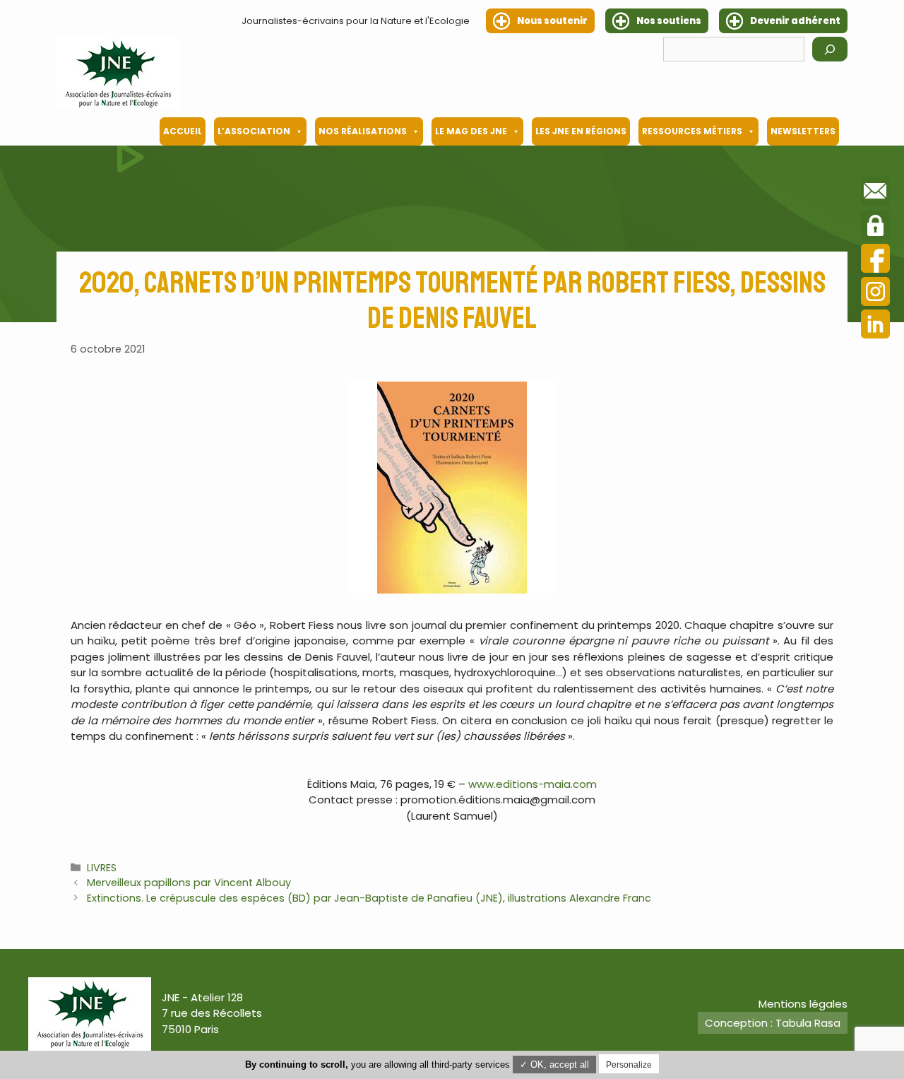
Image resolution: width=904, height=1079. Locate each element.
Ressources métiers (692, 131)
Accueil (182, 131)
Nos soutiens (668, 21)
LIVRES (102, 868)
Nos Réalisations (363, 131)
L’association (254, 131)
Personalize (629, 1065)
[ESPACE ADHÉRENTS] (875, 227)
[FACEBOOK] (875, 260)
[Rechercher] (830, 49)
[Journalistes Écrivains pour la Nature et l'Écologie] (117, 73)
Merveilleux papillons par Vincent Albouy (189, 882)
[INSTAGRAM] (875, 293)
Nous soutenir (552, 21)
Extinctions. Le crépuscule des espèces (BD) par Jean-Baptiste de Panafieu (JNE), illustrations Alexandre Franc (369, 898)
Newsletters (803, 131)
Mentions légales (803, 1003)
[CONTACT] (875, 194)
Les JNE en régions (580, 131)
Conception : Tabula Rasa (772, 1022)
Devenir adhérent (795, 21)
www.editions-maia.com (532, 784)
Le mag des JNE (471, 131)
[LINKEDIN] (875, 326)
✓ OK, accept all (554, 1064)
